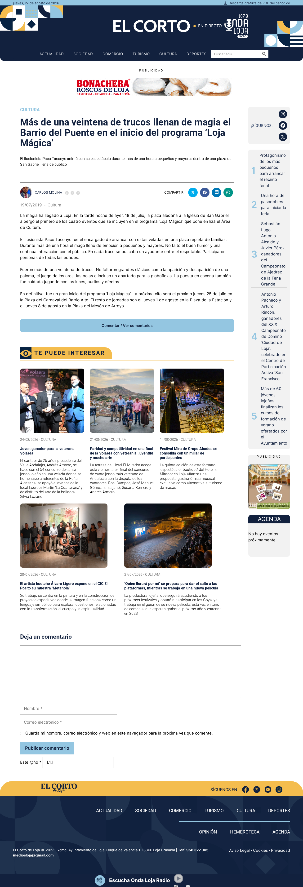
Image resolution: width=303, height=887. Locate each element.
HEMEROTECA (244, 832)
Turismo (141, 54)
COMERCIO (180, 810)
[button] (178, 878)
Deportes (196, 54)
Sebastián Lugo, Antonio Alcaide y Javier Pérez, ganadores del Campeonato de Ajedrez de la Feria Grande (273, 253)
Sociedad (83, 54)
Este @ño (30, 762)
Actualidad (52, 54)
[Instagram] (279, 789)
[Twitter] (256, 789)
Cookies (260, 850)
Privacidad (280, 850)
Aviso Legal (239, 850)
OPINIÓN (208, 832)
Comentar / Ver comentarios (127, 325)
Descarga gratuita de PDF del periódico (259, 3)
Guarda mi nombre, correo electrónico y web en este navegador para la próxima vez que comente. (119, 733)
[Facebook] (245, 789)
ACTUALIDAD (109, 810)
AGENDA (281, 832)
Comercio (112, 54)
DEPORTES (279, 810)
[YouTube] (268, 789)
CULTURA (246, 810)
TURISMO (214, 810)
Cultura (168, 54)
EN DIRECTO (210, 25)
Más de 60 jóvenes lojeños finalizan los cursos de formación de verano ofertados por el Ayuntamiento (274, 416)
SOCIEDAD (145, 810)
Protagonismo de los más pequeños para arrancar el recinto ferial (272, 170)
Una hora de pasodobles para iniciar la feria (273, 204)
